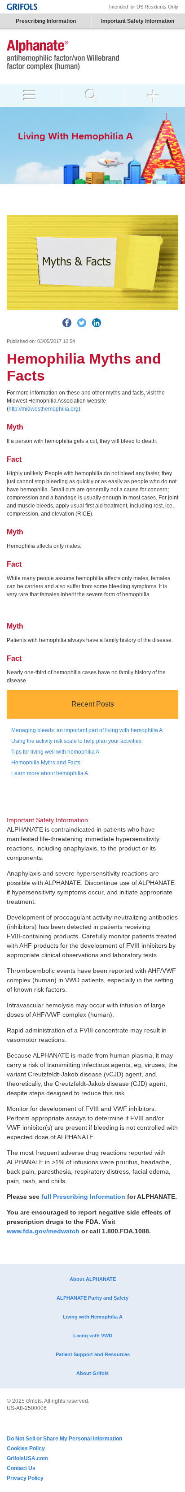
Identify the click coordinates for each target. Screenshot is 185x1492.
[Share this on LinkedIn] (96, 322)
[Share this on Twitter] (81, 322)
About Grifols (92, 1373)
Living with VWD (92, 1335)
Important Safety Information (137, 21)
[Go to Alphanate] (63, 56)
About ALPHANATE (93, 1279)
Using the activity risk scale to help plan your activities (76, 741)
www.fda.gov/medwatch (43, 1231)
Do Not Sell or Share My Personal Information (64, 1439)
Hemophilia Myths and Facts (45, 762)
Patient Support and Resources (93, 1354)
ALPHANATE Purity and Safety (92, 1298)
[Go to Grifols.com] (22, 6)
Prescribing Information (46, 21)
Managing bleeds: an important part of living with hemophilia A (87, 730)
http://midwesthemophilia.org (44, 409)
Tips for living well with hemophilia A (55, 752)
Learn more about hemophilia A (49, 773)
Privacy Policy (25, 1478)
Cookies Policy (26, 1448)
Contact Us (21, 1468)
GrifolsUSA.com (27, 1458)
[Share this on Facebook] (66, 322)
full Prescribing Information (83, 1196)
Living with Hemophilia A (93, 1316)
